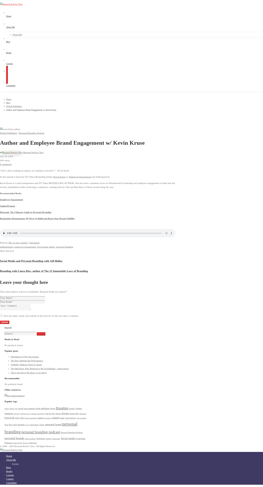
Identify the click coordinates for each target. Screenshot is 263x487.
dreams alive (74, 414)
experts (40, 418)
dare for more (50, 414)
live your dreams (17, 424)
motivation (34, 425)
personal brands (14, 438)
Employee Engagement (80, 177)
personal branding (64, 247)
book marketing (29, 409)
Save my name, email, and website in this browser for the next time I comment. (41, 316)
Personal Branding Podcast (31, 133)
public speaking (30, 439)
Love (27, 425)
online (42, 425)
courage (16, 414)
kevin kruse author (46, 247)
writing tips (32, 443)
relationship (56, 439)
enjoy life (19, 418)
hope (6, 425)
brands (71, 409)
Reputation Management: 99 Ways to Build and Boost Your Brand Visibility (37, 218)
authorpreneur (6, 247)
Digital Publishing (14, 106)
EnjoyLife (9, 418)
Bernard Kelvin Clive (33, 152)
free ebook (48, 418)
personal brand (53, 424)
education (82, 414)
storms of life (17, 443)
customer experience (37, 414)
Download (34, 243)
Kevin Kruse (59, 177)
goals (62, 418)
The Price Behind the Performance (27, 360)
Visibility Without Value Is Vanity (26, 364)
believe (12, 409)
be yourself (19, 409)
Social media (68, 438)
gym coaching (81, 418)
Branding (62, 408)
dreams (65, 413)
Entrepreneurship (31, 418)
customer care (25, 414)
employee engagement (25, 247)
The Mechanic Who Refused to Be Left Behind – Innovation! (40, 368)
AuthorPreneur (7, 206)
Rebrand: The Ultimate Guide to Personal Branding (25, 212)
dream (58, 414)
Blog (8, 103)
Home (8, 99)
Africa (7, 409)
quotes (48, 438)
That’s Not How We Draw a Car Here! (29, 373)
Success (25, 443)
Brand (52, 408)
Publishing (40, 439)
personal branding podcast (40, 432)
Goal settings (70, 418)
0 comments (6, 164)
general (55, 418)
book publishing (43, 408)
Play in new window (18, 243)
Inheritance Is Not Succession (25, 357)
